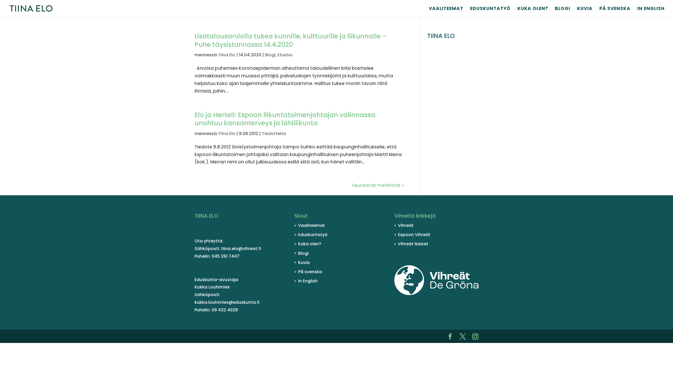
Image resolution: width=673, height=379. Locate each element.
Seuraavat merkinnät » (378, 185)
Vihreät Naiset (413, 244)
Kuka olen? (532, 9)
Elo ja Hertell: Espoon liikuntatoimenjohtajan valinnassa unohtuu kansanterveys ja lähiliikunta (285, 119)
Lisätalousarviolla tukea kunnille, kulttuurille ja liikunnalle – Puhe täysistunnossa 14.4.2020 (291, 40)
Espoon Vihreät (414, 235)
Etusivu (285, 55)
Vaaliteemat (446, 9)
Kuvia (585, 9)
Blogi (562, 9)
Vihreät (406, 225)
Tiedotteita (274, 134)
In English (651, 9)
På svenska (614, 9)
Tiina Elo (226, 55)
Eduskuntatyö (490, 9)
